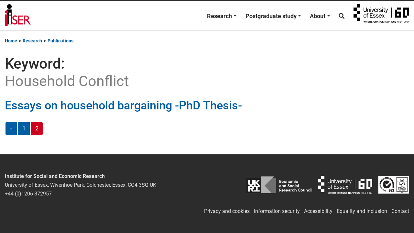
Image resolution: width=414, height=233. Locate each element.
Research (219, 16)
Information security (277, 211)
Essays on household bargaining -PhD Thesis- (123, 105)
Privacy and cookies (227, 211)
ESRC (279, 185)
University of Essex (381, 16)
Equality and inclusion (362, 211)
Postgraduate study (271, 16)
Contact (400, 211)
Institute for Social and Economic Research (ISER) (18, 16)
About (317, 16)
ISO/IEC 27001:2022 (393, 185)
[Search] (341, 16)
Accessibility (318, 211)
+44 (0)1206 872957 (28, 194)
